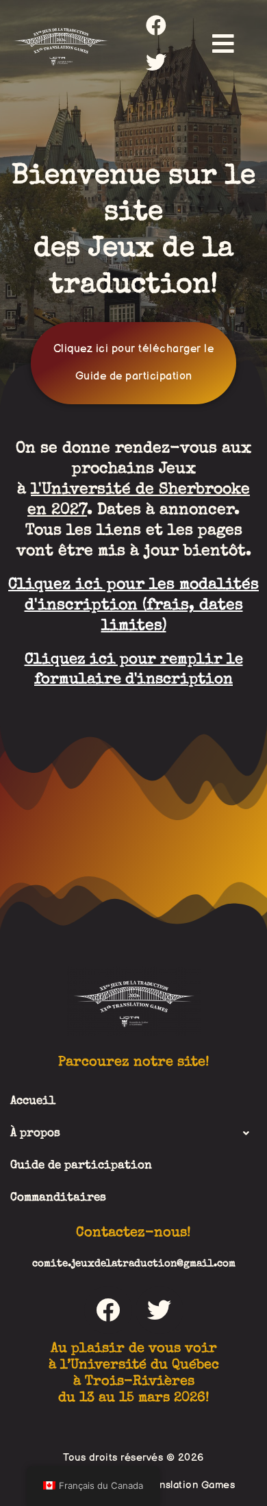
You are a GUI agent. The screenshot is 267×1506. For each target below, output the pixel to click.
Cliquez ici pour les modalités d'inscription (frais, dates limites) (133, 606)
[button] (223, 43)
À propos (35, 1133)
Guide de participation (81, 1166)
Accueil (32, 1101)
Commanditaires (58, 1198)
